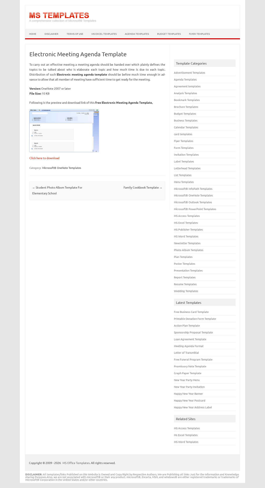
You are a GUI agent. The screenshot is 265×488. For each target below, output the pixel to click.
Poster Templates (184, 263)
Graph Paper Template (187, 373)
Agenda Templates (137, 33)
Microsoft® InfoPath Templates (193, 188)
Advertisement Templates (189, 72)
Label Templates (184, 161)
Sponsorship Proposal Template (193, 332)
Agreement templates (187, 86)
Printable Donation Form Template (195, 318)
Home (32, 33)
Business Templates (186, 120)
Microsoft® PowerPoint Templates (195, 209)
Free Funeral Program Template (193, 359)
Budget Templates (169, 33)
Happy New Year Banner (188, 393)
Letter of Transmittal (186, 352)
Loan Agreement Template (190, 339)
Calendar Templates (186, 127)
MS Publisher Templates (188, 229)
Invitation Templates (186, 154)
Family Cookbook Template (143, 187)
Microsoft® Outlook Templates (193, 202)
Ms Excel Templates (186, 435)
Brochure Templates (186, 106)
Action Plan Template (187, 325)
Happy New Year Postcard (189, 400)
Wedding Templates (186, 291)
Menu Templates (184, 182)
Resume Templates (185, 284)
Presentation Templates (188, 270)
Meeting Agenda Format (189, 346)
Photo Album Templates (188, 250)
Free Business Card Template (191, 312)
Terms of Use (75, 33)
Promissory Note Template (190, 366)
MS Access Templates (187, 216)
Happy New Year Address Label (193, 407)
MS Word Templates (186, 236)
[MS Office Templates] (63, 22)
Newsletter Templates (187, 243)
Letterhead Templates (187, 168)
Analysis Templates (185, 93)
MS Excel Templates (104, 33)
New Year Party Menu (187, 380)
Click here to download (44, 158)
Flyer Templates (199, 33)
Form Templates (184, 147)
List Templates (183, 175)
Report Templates (185, 277)
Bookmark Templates (187, 100)
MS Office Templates (76, 463)
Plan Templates (183, 256)
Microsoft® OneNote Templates (61, 167)
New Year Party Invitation (189, 386)
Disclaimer (51, 33)
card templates (183, 134)
